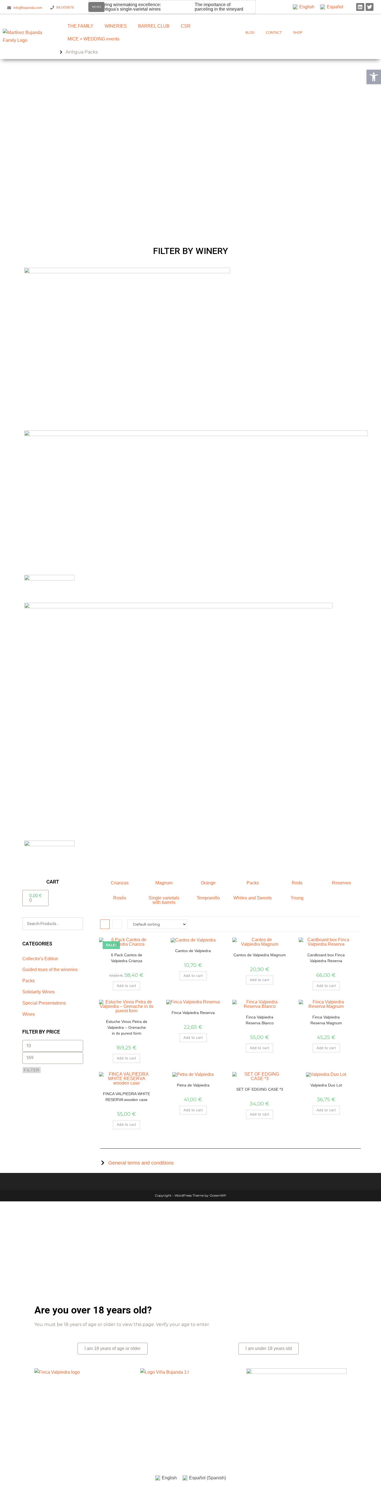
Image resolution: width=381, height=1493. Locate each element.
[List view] (117, 924)
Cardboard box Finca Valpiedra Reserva (326, 958)
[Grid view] (105, 924)
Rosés (119, 898)
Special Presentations (44, 1003)
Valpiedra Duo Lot (326, 1085)
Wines (28, 1014)
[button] (373, 77)
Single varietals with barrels (164, 900)
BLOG (250, 33)
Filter (31, 1070)
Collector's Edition (40, 958)
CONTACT (274, 33)
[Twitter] (370, 7)
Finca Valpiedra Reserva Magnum (326, 1020)
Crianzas (120, 882)
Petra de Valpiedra (193, 1085)
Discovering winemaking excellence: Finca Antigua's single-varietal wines (124, 6)
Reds (297, 882)
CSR (186, 26)
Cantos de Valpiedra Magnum (259, 955)
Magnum (164, 882)
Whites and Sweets (252, 898)
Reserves (341, 882)
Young (297, 898)
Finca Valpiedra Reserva (193, 1012)
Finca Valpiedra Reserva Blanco (260, 1020)
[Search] (76, 924)
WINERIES (116, 26)
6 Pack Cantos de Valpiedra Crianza (126, 958)
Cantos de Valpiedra (193, 950)
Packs (28, 980)
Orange (208, 882)
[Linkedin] (360, 7)
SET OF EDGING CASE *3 (259, 1089)
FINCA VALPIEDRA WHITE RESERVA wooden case (126, 1097)
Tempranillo (208, 898)
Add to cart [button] (126, 986)
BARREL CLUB (154, 26)
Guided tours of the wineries (50, 969)
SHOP (297, 33)
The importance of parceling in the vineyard (219, 6)
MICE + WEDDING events (93, 39)
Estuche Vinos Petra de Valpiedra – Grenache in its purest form (126, 1027)
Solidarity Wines (38, 991)
